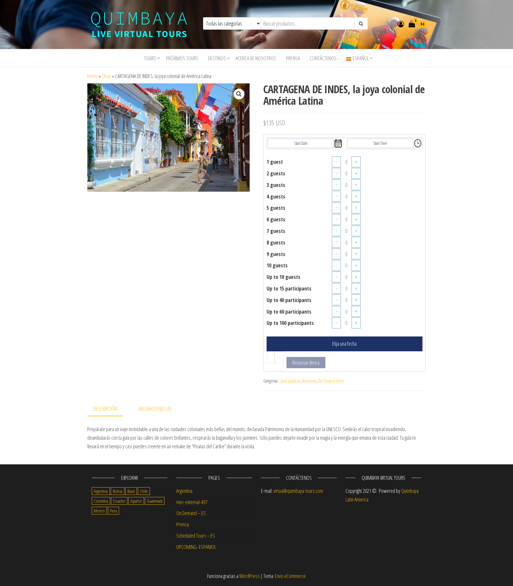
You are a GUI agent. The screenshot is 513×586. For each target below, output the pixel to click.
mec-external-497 (191, 502)
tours (150, 58)
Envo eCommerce (290, 575)
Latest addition (289, 381)
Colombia (101, 501)
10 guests (277, 265)
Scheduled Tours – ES (195, 535)
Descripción (105, 408)
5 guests (276, 207)
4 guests (276, 196)
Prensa (293, 58)
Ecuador (119, 501)
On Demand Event (330, 381)
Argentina (101, 491)
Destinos (217, 58)
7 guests (276, 230)
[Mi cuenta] (401, 23)
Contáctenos (323, 58)
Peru (113, 511)
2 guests (276, 173)
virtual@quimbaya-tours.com (298, 490)
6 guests (276, 219)
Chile (144, 491)
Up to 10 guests (283, 276)
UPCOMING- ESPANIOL (196, 546)
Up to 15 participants (289, 288)
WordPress (249, 575)
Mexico (99, 511)
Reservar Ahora (305, 362)
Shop (106, 76)
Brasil (131, 491)
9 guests (276, 254)
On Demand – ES (191, 513)
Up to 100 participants (290, 322)
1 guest (275, 161)
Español (136, 501)
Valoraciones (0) (155, 408)
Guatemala (154, 501)
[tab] (109, 409)
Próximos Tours (182, 58)
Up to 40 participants (289, 300)
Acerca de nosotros (256, 58)
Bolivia (117, 491)
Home (92, 76)
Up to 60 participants (289, 311)
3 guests (276, 184)
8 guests (276, 242)
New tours (309, 381)
